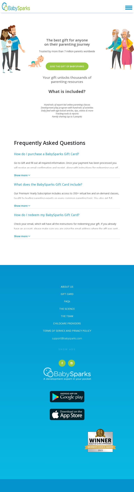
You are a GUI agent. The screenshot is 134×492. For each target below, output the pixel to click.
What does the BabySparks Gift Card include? (48, 184)
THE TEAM (67, 316)
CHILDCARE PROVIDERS (67, 323)
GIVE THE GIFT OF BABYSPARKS (67, 66)
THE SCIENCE (67, 308)
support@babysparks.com (67, 338)
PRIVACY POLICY (81, 330)
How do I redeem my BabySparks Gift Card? (46, 215)
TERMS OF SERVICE (54, 330)
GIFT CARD (67, 294)
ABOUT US (67, 286)
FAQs (67, 301)
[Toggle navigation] (128, 8)
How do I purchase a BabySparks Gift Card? (46, 154)
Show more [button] (21, 175)
